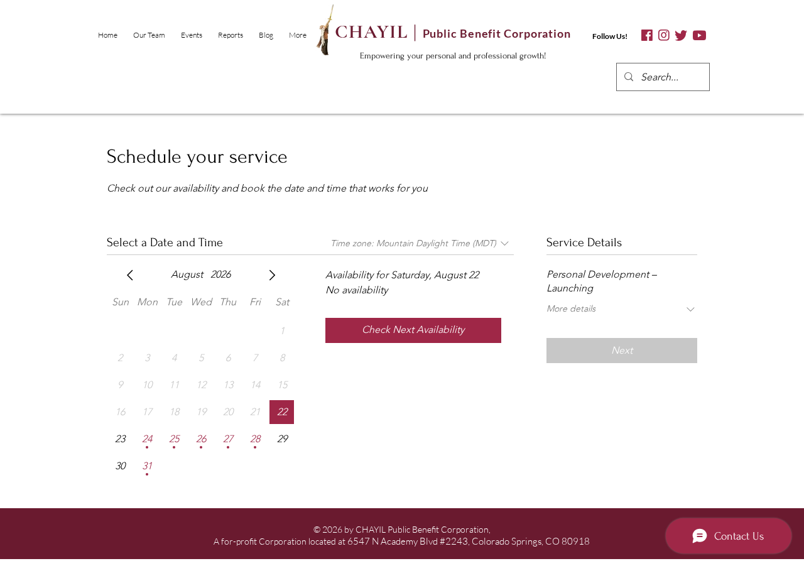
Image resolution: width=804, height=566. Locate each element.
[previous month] (130, 275)
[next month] (272, 275)
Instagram (664, 35)
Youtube (699, 35)
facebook (647, 35)
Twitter (681, 35)
